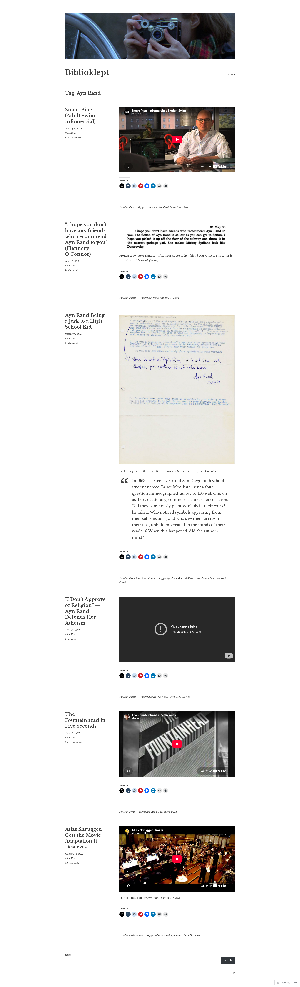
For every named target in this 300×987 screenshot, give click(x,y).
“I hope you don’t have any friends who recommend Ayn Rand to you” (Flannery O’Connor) (86, 239)
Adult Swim (151, 207)
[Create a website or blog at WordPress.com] (234, 973)
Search (68, 954)
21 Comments (71, 343)
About (231, 74)
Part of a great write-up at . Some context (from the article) (169, 471)
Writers (132, 297)
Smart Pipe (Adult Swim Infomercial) (80, 115)
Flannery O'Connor (169, 297)
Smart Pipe (182, 207)
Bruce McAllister (186, 578)
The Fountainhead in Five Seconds (85, 720)
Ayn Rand (163, 207)
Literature (141, 578)
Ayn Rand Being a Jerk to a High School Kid (85, 321)
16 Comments (71, 270)
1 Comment (70, 639)
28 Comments (72, 863)
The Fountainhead (167, 811)
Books (132, 578)
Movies (139, 935)
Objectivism (174, 697)
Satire (173, 207)
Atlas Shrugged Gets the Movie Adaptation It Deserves (83, 838)
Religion (186, 697)
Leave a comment (73, 137)
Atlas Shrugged (162, 935)
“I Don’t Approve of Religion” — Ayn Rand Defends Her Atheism (85, 611)
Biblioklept (87, 72)
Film (131, 207)
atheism (152, 697)
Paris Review (202, 578)
